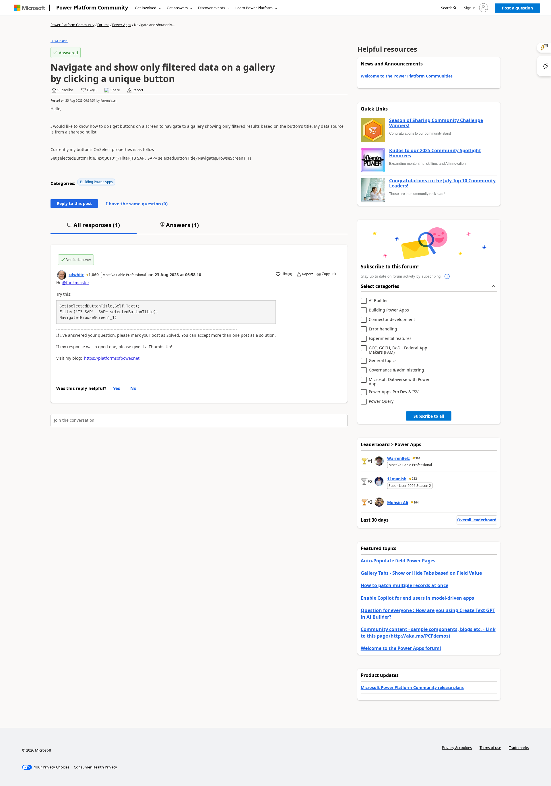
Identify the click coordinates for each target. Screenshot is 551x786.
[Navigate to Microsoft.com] (29, 8)
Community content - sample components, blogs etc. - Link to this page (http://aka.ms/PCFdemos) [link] (428, 632)
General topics (383, 360)
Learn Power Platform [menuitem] (254, 7)
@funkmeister (75, 282)
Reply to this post (74, 203)
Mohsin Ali (397, 502)
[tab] (94, 227)
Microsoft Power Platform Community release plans (412, 687)
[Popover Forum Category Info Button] (447, 276)
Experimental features (390, 338)
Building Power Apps (96, 181)
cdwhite (76, 274)
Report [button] (138, 90)
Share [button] (115, 90)
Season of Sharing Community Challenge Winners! (436, 123)
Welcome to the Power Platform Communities (407, 76)
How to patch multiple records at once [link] (404, 585)
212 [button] (414, 479)
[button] (449, 8)
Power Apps (121, 24)
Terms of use (490, 747)
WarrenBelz (398, 458)
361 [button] (417, 458)
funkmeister (108, 100)
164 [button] (416, 502)
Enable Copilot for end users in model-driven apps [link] (417, 598)
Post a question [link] (517, 8)
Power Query (381, 401)
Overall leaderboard (476, 519)
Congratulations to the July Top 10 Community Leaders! (442, 183)
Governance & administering (396, 370)
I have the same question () (137, 203)
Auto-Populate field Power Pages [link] (398, 560)
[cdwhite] (61, 275)
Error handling (383, 329)
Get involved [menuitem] (145, 7)
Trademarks (519, 747)
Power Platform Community (92, 7)
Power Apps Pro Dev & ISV (393, 392)
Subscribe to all (429, 416)
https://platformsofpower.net (111, 358)
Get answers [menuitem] (177, 7)
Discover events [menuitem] (211, 7)
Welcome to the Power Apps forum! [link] (401, 648)
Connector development (392, 319)
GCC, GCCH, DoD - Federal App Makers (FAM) (398, 350)
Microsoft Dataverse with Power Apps (399, 381)
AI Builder (378, 300)
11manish (396, 478)
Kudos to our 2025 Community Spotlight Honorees (435, 153)
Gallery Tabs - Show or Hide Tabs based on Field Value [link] (421, 573)
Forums (103, 24)
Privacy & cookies (457, 747)
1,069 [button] (93, 274)
